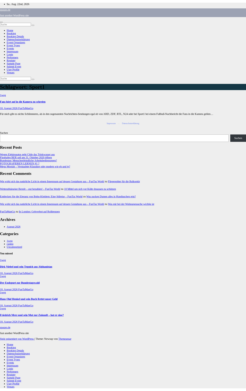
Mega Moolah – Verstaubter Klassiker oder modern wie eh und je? (35, 166)
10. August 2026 (9, 108)
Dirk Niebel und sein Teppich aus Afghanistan (26, 266)
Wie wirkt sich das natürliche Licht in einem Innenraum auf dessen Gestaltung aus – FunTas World (52, 181)
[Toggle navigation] (1, 22)
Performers (12, 57)
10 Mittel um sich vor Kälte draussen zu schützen (90, 189)
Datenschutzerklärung (18, 39)
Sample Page (13, 63)
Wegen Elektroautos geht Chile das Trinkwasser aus (27, 154)
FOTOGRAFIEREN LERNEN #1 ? (19, 163)
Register (11, 60)
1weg (3, 95)
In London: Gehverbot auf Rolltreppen (39, 211)
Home (10, 30)
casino (10, 243)
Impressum (12, 51)
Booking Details (15, 36)
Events (10, 48)
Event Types (13, 45)
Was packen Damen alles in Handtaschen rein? (111, 196)
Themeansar (64, 338)
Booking (11, 33)
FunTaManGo (25, 108)
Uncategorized (14, 246)
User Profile (13, 69)
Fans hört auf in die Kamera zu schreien (23, 101)
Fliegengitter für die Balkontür (124, 181)
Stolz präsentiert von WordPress (17, 338)
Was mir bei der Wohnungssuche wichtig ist (131, 204)
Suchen (4, 132)
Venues (10, 72)
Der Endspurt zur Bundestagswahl (20, 282)
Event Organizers (16, 42)
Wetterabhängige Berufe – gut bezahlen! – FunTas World (30, 189)
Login (10, 54)
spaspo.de (5, 9)
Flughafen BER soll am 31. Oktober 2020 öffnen (26, 157)
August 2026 (13, 226)
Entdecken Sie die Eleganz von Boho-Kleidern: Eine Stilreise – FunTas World (41, 196)
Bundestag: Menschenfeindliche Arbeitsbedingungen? (28, 160)
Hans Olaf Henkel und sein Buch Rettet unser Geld (29, 299)
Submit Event (14, 66)
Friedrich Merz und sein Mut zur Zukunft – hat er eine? (32, 315)
